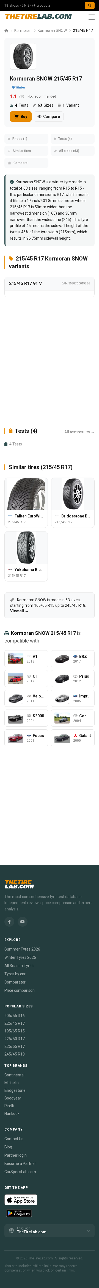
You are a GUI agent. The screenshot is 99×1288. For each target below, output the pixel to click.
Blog (8, 1147)
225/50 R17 (14, 1039)
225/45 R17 (14, 1023)
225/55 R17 (14, 1046)
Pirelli (9, 1106)
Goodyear (12, 1098)
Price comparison (19, 990)
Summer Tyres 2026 (22, 949)
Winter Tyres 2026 (20, 957)
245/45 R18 (14, 1054)
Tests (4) (65, 139)
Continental (14, 1075)
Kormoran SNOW (52, 30)
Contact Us (13, 1139)
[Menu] (92, 17)
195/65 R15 (14, 1031)
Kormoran (23, 30)
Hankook (12, 1113)
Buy (23, 116)
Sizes (45, 105)
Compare (51, 116)
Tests (21, 105)
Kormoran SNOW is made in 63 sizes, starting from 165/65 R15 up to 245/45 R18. (48, 605)
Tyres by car (15, 974)
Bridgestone (15, 1090)
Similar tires (22, 151)
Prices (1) (19, 139)
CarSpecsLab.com (20, 1172)
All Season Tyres (19, 965)
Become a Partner (20, 1163)
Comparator (15, 982)
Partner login (15, 1155)
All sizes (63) (69, 151)
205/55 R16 (14, 1015)
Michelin (11, 1083)
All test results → (79, 432)
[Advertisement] (49, 362)
